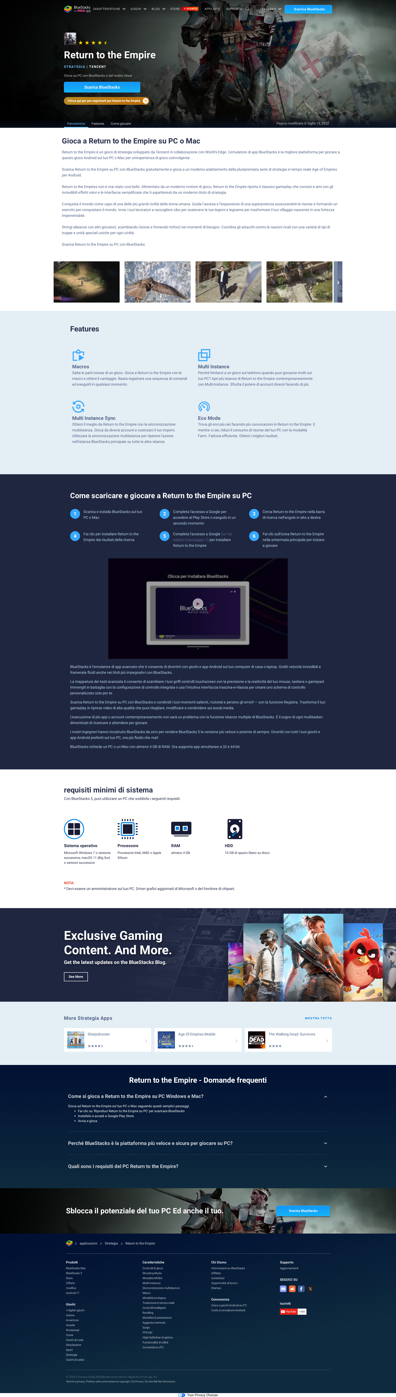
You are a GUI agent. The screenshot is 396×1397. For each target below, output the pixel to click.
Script (146, 1327)
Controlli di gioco (153, 1268)
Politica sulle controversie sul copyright (108, 1381)
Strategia (74, 67)
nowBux (71, 1288)
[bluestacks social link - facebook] (301, 1288)
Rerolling (148, 1312)
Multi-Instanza (151, 1283)
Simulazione (73, 1345)
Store (183, 9)
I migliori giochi (75, 1310)
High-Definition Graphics (158, 1337)
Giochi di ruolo (75, 1340)
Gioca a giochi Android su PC (229, 1305)
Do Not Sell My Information (160, 1381)
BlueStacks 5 (74, 1273)
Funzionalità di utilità (155, 1342)
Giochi (136, 9)
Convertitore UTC (153, 1347)
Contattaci (217, 1278)
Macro (147, 1293)
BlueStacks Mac (76, 1268)
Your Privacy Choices (202, 1395)
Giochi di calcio (75, 1359)
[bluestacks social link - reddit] (292, 1288)
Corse (69, 1335)
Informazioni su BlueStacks (228, 1268)
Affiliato (212, 9)
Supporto (234, 9)
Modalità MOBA (152, 1278)
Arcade (70, 1325)
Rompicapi (72, 1330)
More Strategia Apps (88, 1018)
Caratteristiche (106, 9)
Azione (70, 1315)
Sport (69, 1349)
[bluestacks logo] (74, 9)
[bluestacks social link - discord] (283, 1288)
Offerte (70, 1283)
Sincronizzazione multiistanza (161, 1288)
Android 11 (73, 1293)
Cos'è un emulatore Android (228, 1310)
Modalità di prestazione (157, 1317)
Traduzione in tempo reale (158, 1302)
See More (76, 977)
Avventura (72, 1320)
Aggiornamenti (289, 1268)
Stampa (216, 1288)
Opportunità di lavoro (224, 1283)
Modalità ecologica (154, 1298)
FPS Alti (147, 1332)
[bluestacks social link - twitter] (310, 1288)
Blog (156, 9)
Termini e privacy (75, 1381)
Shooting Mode (152, 1273)
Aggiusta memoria (154, 1322)
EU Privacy (138, 1381)
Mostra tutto (318, 1018)
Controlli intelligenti (154, 1307)
